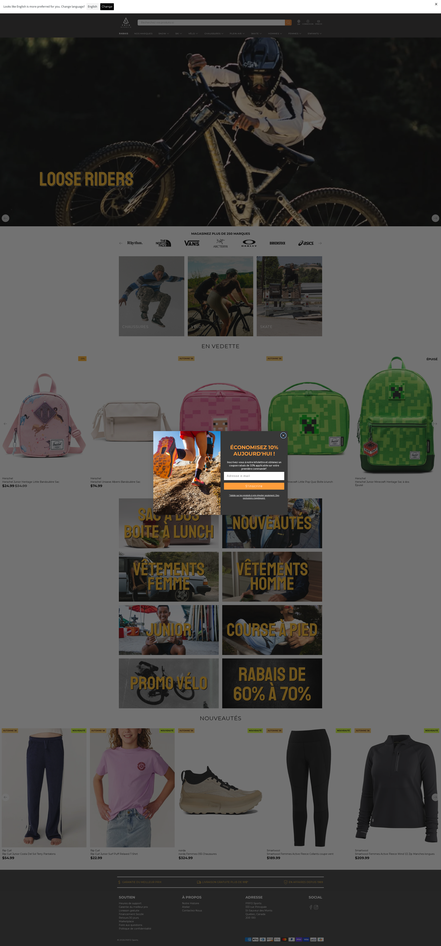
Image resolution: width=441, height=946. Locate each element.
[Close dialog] (283, 435)
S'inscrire (254, 486)
